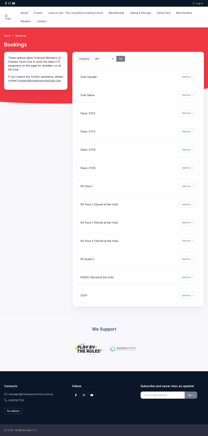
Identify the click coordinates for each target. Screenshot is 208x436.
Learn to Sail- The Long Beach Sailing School (75, 12)
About (24, 12)
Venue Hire (163, 12)
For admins (13, 411)
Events (38, 12)
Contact (41, 21)
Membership (116, 12)
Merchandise (184, 12)
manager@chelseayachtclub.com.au (30, 394)
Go (120, 58)
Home (7, 35)
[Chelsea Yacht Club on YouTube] (13, 3)
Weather (25, 21)
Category (84, 58)
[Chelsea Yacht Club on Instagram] (9, 3)
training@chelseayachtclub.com (39, 80)
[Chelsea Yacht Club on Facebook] (6, 3)
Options (186, 76)
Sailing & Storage (140, 12)
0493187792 (16, 400)
